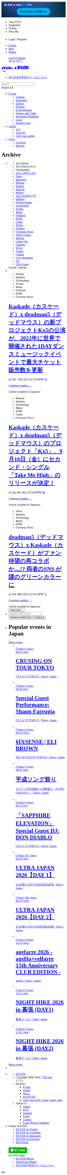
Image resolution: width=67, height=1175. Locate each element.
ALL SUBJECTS (26, 195)
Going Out (22, 241)
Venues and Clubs (26, 113)
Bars (11, 48)
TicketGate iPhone (26, 1161)
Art (17, 261)
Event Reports (24, 110)
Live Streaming (24, 257)
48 (43, 492)
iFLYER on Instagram (28, 1135)
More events (16, 642)
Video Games (23, 234)
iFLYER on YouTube (28, 1139)
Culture (20, 254)
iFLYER (20, 1074)
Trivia (19, 247)
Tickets (20, 103)
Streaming (21, 100)
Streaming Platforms (27, 116)
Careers (27, 1119)
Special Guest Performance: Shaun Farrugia (35, 705)
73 (45, 594)
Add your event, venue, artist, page (42, 1100)
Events (12, 45)
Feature (20, 186)
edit (23, 58)
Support (27, 1113)
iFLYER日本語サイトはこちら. (28, 77)
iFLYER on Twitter (27, 1129)
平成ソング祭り (36, 779)
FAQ (26, 1109)
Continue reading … (20, 385)
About (26, 1106)
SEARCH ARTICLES (21, 617)
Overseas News (24, 231)
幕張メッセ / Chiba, (31, 1019)
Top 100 (20, 132)
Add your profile (25, 136)
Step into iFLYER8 (33, 11)
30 (45, 379)
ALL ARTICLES (26, 173)
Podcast (20, 189)
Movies (20, 238)
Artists (12, 126)
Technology (22, 205)
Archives (21, 142)
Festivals (21, 215)
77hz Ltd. (47, 1077)
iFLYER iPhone (25, 1158)
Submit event (23, 123)
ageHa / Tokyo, (28, 980)
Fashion (20, 228)
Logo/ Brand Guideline (36, 1122)
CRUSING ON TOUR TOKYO (35, 664)
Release (20, 182)
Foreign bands (24, 202)
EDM (19, 218)
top (3, 1171)
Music (19, 212)
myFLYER (15, 58)
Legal (26, 1116)
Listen (19, 221)
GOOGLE (39, 617)
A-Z (18, 129)
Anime (19, 251)
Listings (20, 97)
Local (19, 119)
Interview (21, 179)
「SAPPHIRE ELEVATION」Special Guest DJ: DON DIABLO (37, 826)
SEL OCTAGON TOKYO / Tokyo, (40, 757)
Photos (12, 52)
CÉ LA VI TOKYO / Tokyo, (36, 676)
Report (19, 192)
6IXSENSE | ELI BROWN (36, 745)
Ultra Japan (22, 264)
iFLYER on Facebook (28, 1132)
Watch (19, 225)
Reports (20, 145)
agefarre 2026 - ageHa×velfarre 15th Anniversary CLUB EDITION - (38, 962)
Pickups (20, 106)
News (12, 139)
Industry (20, 199)
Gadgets (20, 244)
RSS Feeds (22, 1142)
